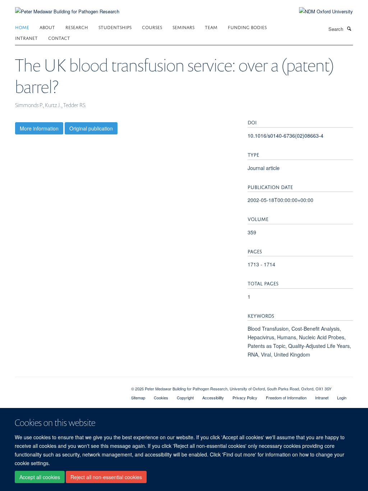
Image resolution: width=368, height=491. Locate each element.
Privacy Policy (245, 397)
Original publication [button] (91, 128)
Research (76, 26)
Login (341, 397)
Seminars (183, 26)
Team (211, 26)
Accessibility (213, 397)
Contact (59, 37)
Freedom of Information (286, 397)
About (47, 26)
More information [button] (39, 128)
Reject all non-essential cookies (106, 477)
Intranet (26, 37)
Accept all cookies (39, 477)
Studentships (115, 26)
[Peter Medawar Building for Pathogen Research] (67, 7)
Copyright (185, 397)
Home (22, 26)
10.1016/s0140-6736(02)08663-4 (285, 135)
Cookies (161, 397)
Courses (152, 26)
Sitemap (138, 397)
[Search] (349, 28)
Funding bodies (247, 26)
